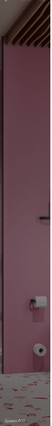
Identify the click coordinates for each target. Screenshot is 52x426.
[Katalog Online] (51, 423)
